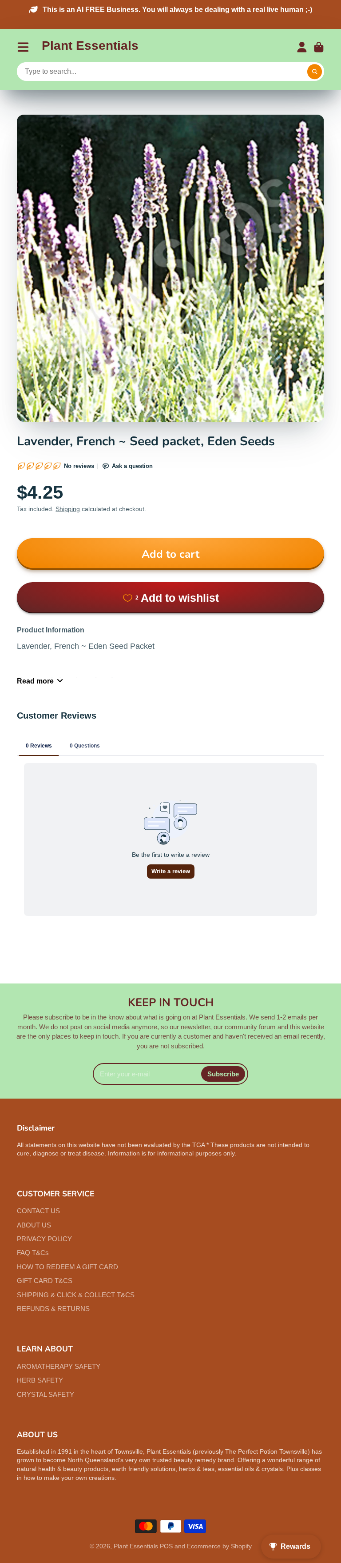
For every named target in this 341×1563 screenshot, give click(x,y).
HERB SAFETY (40, 1380)
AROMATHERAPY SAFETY (58, 1366)
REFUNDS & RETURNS (53, 1308)
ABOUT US (34, 1225)
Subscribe (223, 1074)
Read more (35, 681)
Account (302, 47)
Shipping (68, 508)
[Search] (314, 72)
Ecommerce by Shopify (219, 1546)
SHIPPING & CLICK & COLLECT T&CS (76, 1295)
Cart (318, 47)
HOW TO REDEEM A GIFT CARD (67, 1267)
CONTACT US (38, 1211)
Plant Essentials (136, 1546)
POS (166, 1546)
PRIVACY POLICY (44, 1239)
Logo (90, 47)
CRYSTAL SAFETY (45, 1394)
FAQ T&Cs (33, 1252)
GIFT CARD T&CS (44, 1280)
